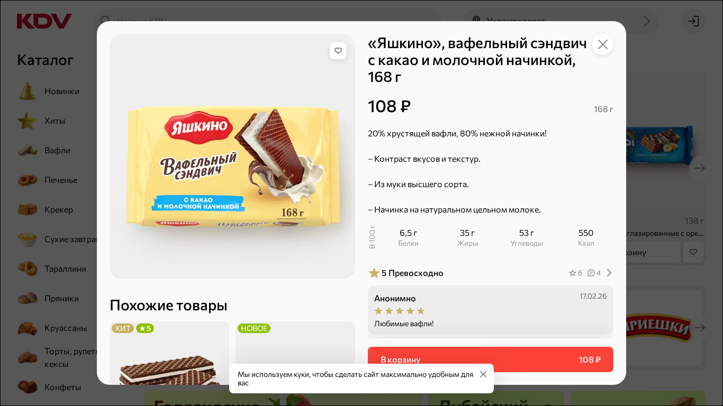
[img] (338, 50)
